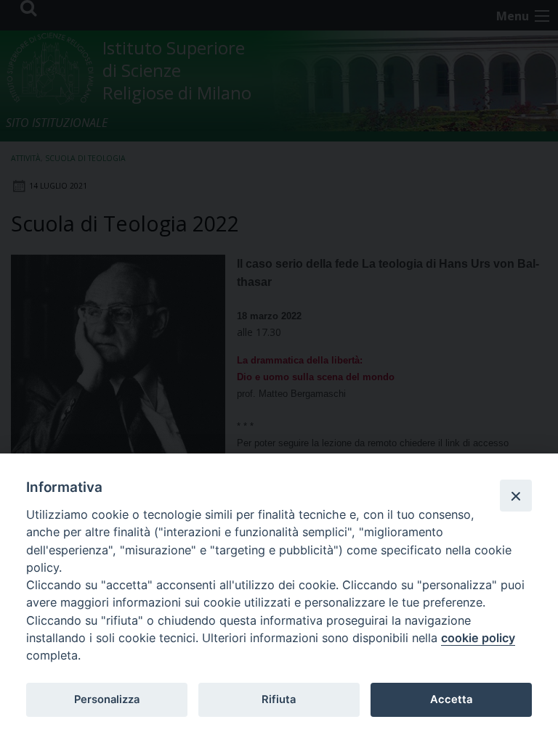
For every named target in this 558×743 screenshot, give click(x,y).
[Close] (516, 496)
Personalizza (107, 699)
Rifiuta (279, 699)
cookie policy (478, 638)
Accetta (451, 699)
